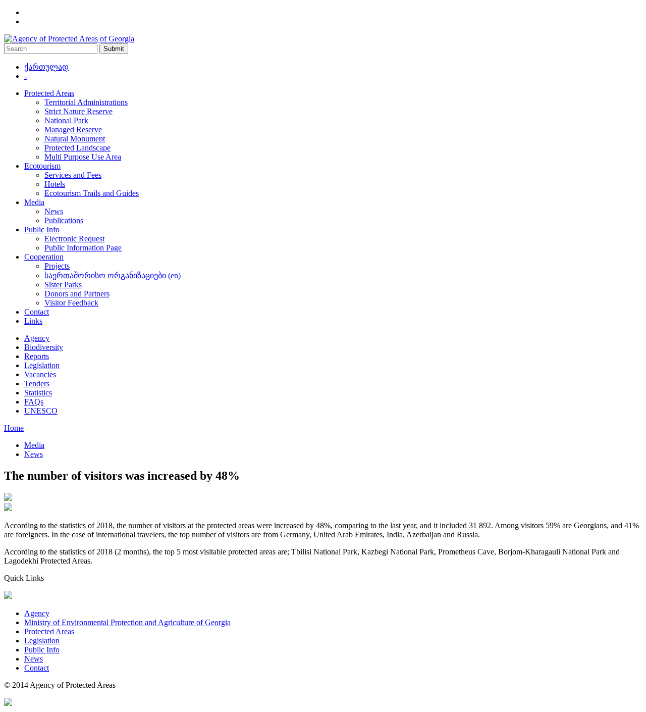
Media (34, 202)
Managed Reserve (73, 129)
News (53, 211)
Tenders (36, 383)
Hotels (54, 184)
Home (14, 428)
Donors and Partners (77, 293)
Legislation (42, 365)
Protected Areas (49, 93)
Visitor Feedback (71, 302)
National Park (66, 120)
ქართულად (46, 67)
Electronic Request (74, 238)
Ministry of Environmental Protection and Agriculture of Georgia (127, 622)
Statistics (38, 392)
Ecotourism (42, 166)
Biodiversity (43, 347)
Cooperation (44, 256)
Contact (36, 312)
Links (33, 321)
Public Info (42, 229)
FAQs (33, 401)
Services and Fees (72, 175)
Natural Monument (74, 138)
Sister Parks (63, 284)
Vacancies (40, 374)
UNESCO (41, 410)
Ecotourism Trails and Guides (91, 193)
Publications (63, 220)
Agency (36, 338)
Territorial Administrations (86, 102)
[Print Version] (8, 508)
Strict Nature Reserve (78, 111)
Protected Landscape (77, 147)
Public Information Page (83, 247)
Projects (57, 266)
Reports (36, 356)
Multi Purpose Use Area (82, 156)
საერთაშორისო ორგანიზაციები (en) (112, 275)
